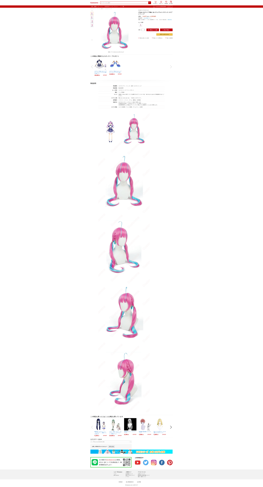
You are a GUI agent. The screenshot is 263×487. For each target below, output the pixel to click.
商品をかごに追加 (152, 29)
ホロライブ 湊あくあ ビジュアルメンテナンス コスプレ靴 (115, 72)
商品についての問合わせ (157, 38)
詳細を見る (170, 19)
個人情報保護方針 (130, 481)
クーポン (127, 476)
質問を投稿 (111, 446)
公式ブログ (135, 485)
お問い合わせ (116, 475)
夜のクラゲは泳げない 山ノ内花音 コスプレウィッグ (160, 432)
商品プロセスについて (130, 475)
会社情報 (139, 481)
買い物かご (155, 2)
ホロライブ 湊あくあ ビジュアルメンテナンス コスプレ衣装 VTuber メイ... (101, 72)
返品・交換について (142, 476)
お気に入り (161, 2)
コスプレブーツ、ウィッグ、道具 (96, 8)
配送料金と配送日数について (144, 475)
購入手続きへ (166, 29)
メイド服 (122, 6)
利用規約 (121, 481)
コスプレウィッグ (108, 8)
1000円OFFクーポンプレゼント (111, 6)
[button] (92, 11)
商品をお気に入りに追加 (143, 38)
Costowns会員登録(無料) (160, 6)
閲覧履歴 (166, 2)
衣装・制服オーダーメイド (97, 6)
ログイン (170, 6)
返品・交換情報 (169, 38)
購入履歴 (171, 2)
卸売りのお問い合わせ (164, 34)
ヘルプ (115, 473)
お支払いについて (141, 473)
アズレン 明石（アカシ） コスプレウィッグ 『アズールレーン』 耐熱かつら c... (115, 432)
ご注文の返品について (147, 18)
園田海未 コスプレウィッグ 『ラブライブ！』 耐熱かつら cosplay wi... (100, 432)
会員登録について (129, 473)
